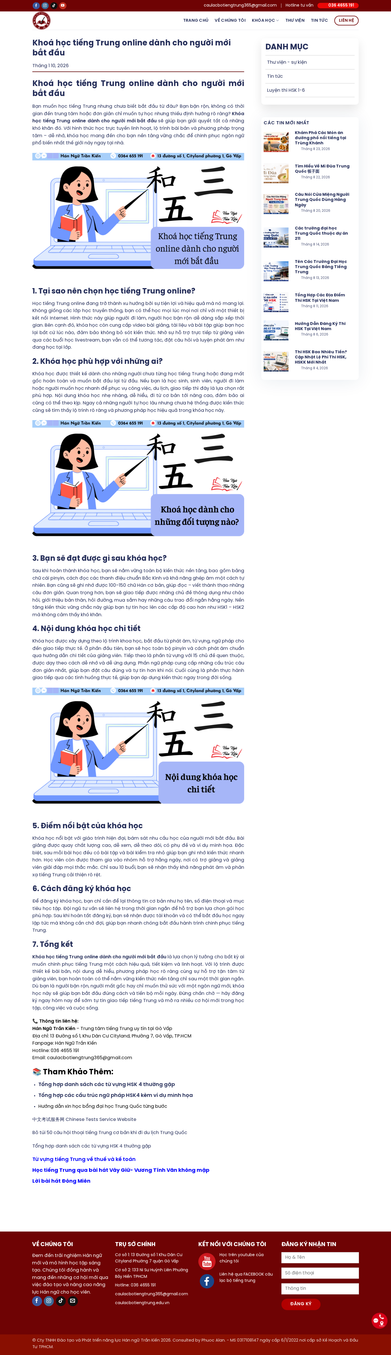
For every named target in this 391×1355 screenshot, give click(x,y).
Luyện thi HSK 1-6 (286, 90)
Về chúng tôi (230, 20)
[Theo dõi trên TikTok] (54, 5)
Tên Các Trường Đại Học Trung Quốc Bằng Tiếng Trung (321, 267)
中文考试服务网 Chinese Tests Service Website (84, 1119)
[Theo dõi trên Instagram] (45, 5)
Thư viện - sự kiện (287, 62)
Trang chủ (196, 20)
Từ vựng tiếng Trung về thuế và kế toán (84, 1159)
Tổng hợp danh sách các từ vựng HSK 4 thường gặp (91, 1146)
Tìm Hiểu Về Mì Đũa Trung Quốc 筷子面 (322, 169)
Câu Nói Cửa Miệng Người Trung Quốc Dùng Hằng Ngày (322, 200)
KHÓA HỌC (263, 20)
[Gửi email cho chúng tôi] (73, 1301)
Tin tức (319, 20)
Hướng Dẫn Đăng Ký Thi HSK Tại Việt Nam (320, 326)
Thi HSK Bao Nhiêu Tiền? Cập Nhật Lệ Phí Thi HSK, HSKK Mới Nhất (321, 357)
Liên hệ (346, 20)
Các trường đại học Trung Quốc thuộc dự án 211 (321, 233)
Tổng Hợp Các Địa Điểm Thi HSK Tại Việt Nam (320, 298)
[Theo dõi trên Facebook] (36, 5)
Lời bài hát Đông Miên (61, 1181)
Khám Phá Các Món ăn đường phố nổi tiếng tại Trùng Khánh (320, 138)
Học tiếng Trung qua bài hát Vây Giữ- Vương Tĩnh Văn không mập (121, 1170)
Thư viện (295, 20)
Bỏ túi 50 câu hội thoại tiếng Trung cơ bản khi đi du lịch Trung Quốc (109, 1132)
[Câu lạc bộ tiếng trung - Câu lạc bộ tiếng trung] (50, 20)
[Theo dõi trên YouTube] (62, 5)
